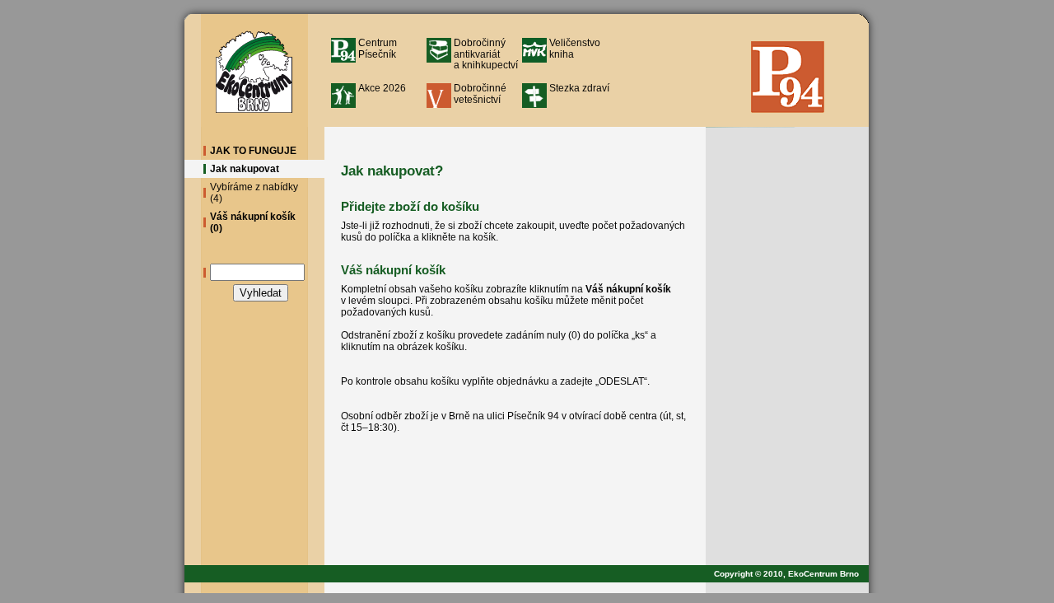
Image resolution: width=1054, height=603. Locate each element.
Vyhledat (261, 293)
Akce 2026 (382, 88)
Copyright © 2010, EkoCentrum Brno (791, 573)
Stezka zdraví (579, 88)
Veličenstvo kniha (574, 48)
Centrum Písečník (377, 48)
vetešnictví (480, 93)
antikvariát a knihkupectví (486, 54)
